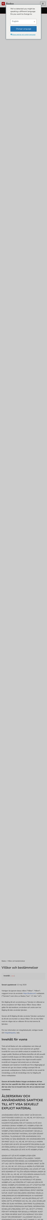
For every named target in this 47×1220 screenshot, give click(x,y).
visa (13, 976)
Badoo (4, 961)
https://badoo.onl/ (29, 993)
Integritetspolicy (10, 1033)
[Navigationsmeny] (42, 4)
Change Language (23, 28)
